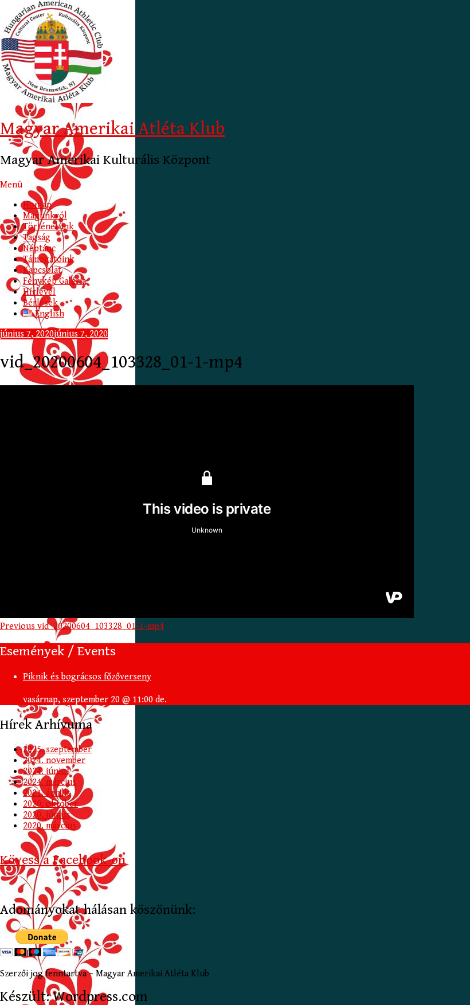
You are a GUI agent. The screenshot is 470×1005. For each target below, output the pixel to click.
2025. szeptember (57, 749)
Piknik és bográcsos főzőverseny (87, 676)
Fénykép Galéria (54, 281)
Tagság (36, 237)
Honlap (37, 205)
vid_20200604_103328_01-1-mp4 (82, 626)
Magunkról (45, 215)
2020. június (46, 815)
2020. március (49, 825)
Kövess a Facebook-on (63, 860)
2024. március (49, 782)
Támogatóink (49, 259)
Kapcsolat (42, 270)
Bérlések (40, 303)
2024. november (54, 760)
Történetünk (48, 226)
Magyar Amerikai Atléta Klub (112, 128)
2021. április (46, 793)
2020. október (50, 804)
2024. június (46, 771)
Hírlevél (39, 292)
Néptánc (39, 248)
